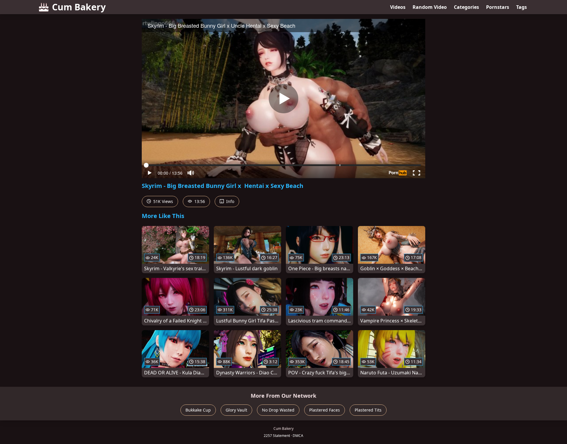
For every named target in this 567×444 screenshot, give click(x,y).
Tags (521, 7)
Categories (466, 7)
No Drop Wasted (278, 410)
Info (229, 201)
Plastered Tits (368, 410)
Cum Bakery (79, 7)
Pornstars (497, 7)
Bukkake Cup (198, 410)
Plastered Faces (324, 410)
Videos (397, 7)
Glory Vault (236, 410)
